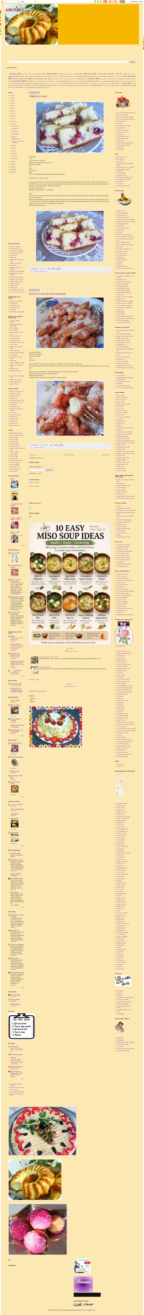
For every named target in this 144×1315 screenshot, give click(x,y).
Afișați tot (23, 545)
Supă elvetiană (120, 149)
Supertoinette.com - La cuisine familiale (17, 731)
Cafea (98, 76)
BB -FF (12, 479)
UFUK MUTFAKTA (16, 743)
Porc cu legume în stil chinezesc (125, 305)
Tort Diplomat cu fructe (122, 566)
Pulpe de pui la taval (122, 255)
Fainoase (35, 81)
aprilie (13, 153)
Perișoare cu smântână (122, 361)
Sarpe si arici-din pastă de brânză (16, 365)
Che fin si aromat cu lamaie (123, 404)
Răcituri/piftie (120, 257)
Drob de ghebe (13, 458)
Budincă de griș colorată (123, 818)
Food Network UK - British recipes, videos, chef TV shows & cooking (17, 1073)
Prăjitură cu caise (121, 455)
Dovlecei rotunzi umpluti (123, 347)
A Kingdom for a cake (16, 860)
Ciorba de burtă (120, 128)
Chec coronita (120, 406)
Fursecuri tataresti (121, 530)
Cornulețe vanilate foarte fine (124, 522)
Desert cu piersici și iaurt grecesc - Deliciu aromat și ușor (17, 1049)
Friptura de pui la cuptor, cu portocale (126, 221)
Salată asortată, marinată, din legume (126, 724)
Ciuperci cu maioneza (15, 246)
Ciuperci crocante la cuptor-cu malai (17, 448)
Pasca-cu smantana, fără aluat (124, 595)
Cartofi (45, 79)
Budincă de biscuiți (121, 812)
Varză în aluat (120, 964)
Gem (100, 81)
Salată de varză (13, 285)
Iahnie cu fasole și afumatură (124, 292)
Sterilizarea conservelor (122, 733)
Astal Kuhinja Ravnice (17, 878)
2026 (11, 95)
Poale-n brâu (120, 612)
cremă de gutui (120, 855)
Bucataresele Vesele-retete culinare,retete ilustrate (17, 662)
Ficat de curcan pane (122, 215)
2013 (11, 124)
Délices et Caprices (16, 705)
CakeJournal (14, 814)
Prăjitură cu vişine (38, 96)
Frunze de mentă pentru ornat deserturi (124, 1006)
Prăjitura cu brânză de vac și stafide (125, 453)
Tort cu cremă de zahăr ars (123, 559)
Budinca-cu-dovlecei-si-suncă (17, 391)
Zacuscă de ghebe (121, 750)
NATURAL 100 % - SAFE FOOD (16, 613)
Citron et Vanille (15, 700)
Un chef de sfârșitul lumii (123, 1051)
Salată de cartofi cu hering (16, 281)
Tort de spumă (120, 956)
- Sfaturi (125, 74)
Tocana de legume (121, 737)
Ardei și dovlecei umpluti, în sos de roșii (125, 330)
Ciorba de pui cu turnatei (123, 130)
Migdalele (13, 616)
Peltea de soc (120, 711)
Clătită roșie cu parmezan (16, 301)
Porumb (61, 85)
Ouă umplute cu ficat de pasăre (16, 357)
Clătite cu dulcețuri (121, 490)
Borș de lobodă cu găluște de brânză (126, 119)
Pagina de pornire (11, 67)
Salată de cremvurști (15, 283)
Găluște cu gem (120, 494)
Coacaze (102, 79)
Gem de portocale (121, 675)
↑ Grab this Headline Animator (70, 651)
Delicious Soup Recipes (17, 1067)
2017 (11, 113)
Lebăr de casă (120, 294)
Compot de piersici (121, 662)
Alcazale (119, 506)
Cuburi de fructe (121, 859)
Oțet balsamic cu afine (122, 694)
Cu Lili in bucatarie (16, 644)
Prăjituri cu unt (120, 466)
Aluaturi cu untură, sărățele (123, 385)
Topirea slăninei (120, 314)
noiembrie (14, 128)
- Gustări (76, 74)
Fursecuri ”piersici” (121, 524)
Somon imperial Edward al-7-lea (125, 177)
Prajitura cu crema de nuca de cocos (125, 440)
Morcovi (84, 83)
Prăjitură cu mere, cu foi (123, 462)
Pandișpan (119, 430)
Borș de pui (119, 123)
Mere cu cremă (120, 872)
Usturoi (11, 87)
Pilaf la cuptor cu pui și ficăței (124, 234)
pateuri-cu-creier (121, 885)
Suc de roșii (120, 735)
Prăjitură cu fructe (121, 904)
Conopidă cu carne (121, 279)
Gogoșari (116, 81)
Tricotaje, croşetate (34, 482)
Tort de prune (120, 953)
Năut (90, 83)
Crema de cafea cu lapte (122, 846)
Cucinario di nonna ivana (17, 972)
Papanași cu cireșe (121, 883)
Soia (105, 85)
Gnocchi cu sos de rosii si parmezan (47, 293)
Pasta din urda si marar (15, 253)
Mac (55, 83)
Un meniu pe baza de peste (123, 186)
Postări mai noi (33, 455)
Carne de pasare (129, 76)
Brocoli (87, 76)
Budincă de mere (121, 483)
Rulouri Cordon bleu (122, 259)
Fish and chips (120, 1040)
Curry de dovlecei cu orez (16, 402)
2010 (11, 167)
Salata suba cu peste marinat (17, 271)
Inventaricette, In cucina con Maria (17, 915)
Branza (79, 76)
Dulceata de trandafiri (122, 666)
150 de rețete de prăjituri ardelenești (16, 1084)
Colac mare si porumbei (123, 578)
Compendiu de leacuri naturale (16, 504)
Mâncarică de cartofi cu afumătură (125, 301)
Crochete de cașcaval (15, 340)
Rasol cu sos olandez (122, 913)
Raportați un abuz (35, 503)
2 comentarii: (42, 268)
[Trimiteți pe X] (56, 269)
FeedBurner (39, 473)
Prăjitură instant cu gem (122, 464)
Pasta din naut (13, 417)
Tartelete (119, 947)
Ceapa (67, 79)
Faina (27, 81)
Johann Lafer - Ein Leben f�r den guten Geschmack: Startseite (17, 690)
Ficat (57, 81)
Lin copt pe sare (121, 159)
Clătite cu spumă (121, 835)
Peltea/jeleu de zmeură (122, 713)
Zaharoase (39, 87)
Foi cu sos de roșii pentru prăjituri (125, 387)
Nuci (103, 83)
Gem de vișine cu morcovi (123, 679)
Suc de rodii (120, 766)
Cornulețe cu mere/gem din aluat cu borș (125, 516)
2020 (11, 106)
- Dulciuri (49, 73)
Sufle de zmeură (121, 941)
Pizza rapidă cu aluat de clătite (17, 311)
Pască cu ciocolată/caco (122, 602)
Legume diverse (30, 83)
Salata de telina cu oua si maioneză (16, 268)
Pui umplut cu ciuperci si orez (124, 249)
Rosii (78, 85)
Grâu (122, 81)
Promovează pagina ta (35, 486)
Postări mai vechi (106, 455)
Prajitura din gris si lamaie (123, 447)
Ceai (64, 79)
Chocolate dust (15, 832)
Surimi (114, 85)
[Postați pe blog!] (54, 269)
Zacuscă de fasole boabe (123, 748)
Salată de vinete (14, 287)
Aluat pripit (119, 383)
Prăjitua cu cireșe (121, 898)
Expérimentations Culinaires (15, 719)
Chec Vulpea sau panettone (123, 417)
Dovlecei (10, 81)
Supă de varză (120, 147)
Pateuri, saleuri (120, 887)
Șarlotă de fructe (14, 384)
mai (13, 151)
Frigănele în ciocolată (122, 861)
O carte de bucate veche (122, 1044)
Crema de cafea (120, 844)
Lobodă (50, 83)
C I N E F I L (14, 491)
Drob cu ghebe (13, 344)
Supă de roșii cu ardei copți (123, 145)
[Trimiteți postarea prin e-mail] (48, 268)
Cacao (92, 76)
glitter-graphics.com (120, 646)
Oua (124, 83)
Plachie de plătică (121, 173)
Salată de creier (120, 921)
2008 (11, 172)
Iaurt (11, 83)
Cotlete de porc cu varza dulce (124, 282)
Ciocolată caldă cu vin (122, 831)
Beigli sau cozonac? (122, 576)
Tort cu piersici (120, 562)
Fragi (70, 81)
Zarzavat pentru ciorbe (122, 756)
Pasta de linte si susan (15, 414)
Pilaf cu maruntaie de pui (123, 228)
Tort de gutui (120, 951)
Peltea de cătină (120, 707)
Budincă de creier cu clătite (123, 816)
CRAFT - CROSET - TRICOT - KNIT (16, 519)
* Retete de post (45, 76)
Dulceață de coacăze (122, 670)
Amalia (12, 636)
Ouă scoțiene (120, 1046)
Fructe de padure (81, 81)
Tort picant (119, 958)
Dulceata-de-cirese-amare (123, 668)
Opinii (108, 83)
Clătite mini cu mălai (122, 492)
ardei (63, 76)
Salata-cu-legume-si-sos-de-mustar (125, 722)
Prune (69, 85)
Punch (118, 911)
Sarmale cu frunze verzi (122, 363)
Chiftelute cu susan (121, 344)
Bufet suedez (120, 991)
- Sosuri (131, 74)
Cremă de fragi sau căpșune (123, 853)
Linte (45, 83)
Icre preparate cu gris (122, 157)
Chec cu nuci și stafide (122, 412)
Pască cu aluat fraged (122, 597)
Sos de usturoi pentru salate (17, 290)
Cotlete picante (120, 837)
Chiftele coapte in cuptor (123, 338)
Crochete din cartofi (15, 305)
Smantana (95, 85)
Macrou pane (120, 161)
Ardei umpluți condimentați (123, 334)
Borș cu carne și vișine (122, 115)
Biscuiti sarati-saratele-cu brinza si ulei (16, 325)
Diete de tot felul (15, 553)
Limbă (40, 83)
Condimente (113, 79)
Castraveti (53, 79)
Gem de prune (120, 677)
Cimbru (72, 79)
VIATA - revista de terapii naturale (16, 580)
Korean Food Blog (15, 995)
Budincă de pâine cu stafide (123, 485)
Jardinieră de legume (122, 868)
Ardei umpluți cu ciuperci (16, 433)
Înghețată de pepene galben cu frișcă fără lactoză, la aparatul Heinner (17, 647)
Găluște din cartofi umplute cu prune (126, 496)
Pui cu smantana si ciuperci (123, 242)
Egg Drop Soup (14, 1068)
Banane (68, 76)
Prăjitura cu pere (121, 900)
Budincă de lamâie (121, 820)
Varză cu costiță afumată (123, 320)
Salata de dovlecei (121, 720)
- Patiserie (100, 74)
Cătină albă (119, 995)
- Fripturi (60, 74)
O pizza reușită (13, 354)
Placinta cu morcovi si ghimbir (124, 432)
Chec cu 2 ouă (120, 408)
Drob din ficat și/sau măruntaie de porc (125, 349)
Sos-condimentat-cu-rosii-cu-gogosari (126, 728)
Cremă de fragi (120, 850)
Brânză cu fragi (120, 807)
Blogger (94, 1310)
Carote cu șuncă (121, 827)
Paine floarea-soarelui (122, 589)
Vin (23, 87)
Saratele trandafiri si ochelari (17, 362)
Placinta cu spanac (121, 606)
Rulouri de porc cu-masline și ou (125, 307)
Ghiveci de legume (121, 683)
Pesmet (36, 85)
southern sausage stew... (16, 685)
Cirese (84, 79)
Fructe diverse (91, 81)
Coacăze (107, 79)
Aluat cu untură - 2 (121, 375)
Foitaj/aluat (63, 81)
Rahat (74, 85)
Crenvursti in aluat (14, 338)
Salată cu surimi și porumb (16, 279)
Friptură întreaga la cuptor (123, 288)
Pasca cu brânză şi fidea (123, 593)
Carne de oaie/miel (117, 76)
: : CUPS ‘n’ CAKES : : (17, 805)
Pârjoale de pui (120, 359)
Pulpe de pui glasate (122, 253)
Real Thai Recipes (15, 1004)
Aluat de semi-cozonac (122, 574)
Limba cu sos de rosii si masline (125, 297)
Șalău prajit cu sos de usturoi (124, 179)
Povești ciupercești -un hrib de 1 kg (125, 1048)
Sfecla (88, 85)
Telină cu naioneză (14, 425)
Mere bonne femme (121, 870)
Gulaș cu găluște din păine (123, 290)
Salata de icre (13, 265)
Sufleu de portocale (121, 943)
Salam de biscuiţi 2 (121, 470)
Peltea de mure (120, 709)
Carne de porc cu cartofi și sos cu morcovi (125, 276)
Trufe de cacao (120, 960)
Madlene (119, 535)
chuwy (83, 1310)
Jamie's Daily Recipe (16, 684)
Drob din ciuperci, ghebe (16, 460)
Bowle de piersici (121, 805)
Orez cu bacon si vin (15, 307)
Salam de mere (120, 919)
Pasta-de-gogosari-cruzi (123, 700)
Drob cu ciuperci (14, 456)
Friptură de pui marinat (122, 224)
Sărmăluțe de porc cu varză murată (125, 367)
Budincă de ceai (120, 814)
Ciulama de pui (120, 211)
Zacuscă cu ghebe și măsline (124, 746)
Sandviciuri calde (121, 928)
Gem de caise (120, 672)
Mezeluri (76, 83)
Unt (129, 85)
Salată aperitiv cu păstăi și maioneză (16, 273)
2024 (11, 98)
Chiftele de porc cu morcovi (124, 340)
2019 (11, 108)
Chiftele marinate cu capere (123, 342)
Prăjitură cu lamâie (121, 460)
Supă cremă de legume (122, 138)
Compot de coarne (121, 660)
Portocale (55, 85)
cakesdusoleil (14, 818)
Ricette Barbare (15, 930)
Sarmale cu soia (14, 423)
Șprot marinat (120, 181)
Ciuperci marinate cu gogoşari (124, 653)
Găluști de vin (120, 865)
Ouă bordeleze (120, 876)
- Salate (116, 74)
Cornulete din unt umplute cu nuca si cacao (126, 513)
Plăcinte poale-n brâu (122, 610)
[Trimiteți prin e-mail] (52, 269)
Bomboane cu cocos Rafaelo (124, 508)
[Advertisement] (46, 52)
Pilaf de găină (120, 230)
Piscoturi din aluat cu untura (124, 537)
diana (34, 701)
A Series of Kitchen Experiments (16, 874)
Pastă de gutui (120, 703)
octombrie (14, 131)
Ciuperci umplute (14, 451)
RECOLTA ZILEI (15, 656)
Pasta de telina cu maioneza (16, 251)
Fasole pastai (47, 81)
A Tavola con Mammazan (17, 944)
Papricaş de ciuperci (15, 469)
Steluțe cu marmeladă (122, 936)
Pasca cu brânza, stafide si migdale (125, 591)
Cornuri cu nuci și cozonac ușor (125, 580)
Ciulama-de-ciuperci (15, 446)
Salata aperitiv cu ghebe (122, 718)
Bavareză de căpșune (122, 803)
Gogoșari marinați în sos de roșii (125, 685)
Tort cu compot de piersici (123, 555)
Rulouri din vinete (14, 419)
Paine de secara (120, 587)
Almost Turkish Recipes (17, 757)
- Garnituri (68, 74)
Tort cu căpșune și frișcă (123, 553)
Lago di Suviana (15, 672)
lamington (119, 425)
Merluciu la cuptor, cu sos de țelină (125, 167)
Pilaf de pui (119, 232)
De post (132, 79)
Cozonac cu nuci (121, 582)
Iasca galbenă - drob (15, 467)
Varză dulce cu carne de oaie (124, 322)
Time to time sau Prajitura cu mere (15, 654)
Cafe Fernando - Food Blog (16, 776)
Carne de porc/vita (20, 78)
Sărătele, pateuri (14, 368)
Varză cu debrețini (121, 962)
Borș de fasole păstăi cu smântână (125, 117)
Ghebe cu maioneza (15, 350)
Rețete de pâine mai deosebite (17, 1091)
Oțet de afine (120, 696)
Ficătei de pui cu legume (123, 217)
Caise (103, 76)
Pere (32, 85)
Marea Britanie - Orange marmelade (126, 1042)
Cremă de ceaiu (120, 848)
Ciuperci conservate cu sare (123, 651)
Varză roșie (119, 966)
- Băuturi (24, 74)
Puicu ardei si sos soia (122, 251)
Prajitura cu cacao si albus (123, 438)
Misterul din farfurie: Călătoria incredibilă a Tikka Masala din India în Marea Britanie (17, 1061)
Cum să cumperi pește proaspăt (124, 1001)
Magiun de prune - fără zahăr (124, 690)
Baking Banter (14, 892)
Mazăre (64, 83)
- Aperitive (12, 73)
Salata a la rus (13, 255)
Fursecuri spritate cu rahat (123, 528)
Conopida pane (13, 303)
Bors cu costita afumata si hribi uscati (126, 113)
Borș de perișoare (121, 121)
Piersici (49, 85)
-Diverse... (22, 76)
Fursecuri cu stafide (122, 526)
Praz (66, 85)
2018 (11, 111)
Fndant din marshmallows (123, 1004)
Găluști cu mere (120, 863)
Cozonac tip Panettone (44, 667)
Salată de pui (120, 262)
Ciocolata (78, 79)
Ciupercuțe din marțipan (123, 999)
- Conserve (38, 74)
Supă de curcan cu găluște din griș (125, 143)
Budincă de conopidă (15, 394)
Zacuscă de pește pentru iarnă (124, 754)
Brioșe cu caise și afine (122, 397)
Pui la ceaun (120, 246)
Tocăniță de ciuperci (122, 949)
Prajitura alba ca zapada (122, 436)
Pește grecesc (120, 891)
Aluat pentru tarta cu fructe (123, 381)
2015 (11, 118)
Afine (53, 76)
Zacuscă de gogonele (122, 752)
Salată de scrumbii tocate (123, 923)
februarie (14, 158)
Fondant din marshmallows (123, 545)
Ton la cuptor (120, 183)
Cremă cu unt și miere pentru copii (17, 376)
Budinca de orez (121, 810)
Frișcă (74, 81)
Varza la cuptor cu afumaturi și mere (126, 318)
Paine (132, 83)
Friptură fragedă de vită (122, 286)
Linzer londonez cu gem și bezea (125, 427)
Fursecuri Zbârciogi (122, 533)
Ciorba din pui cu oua (122, 132)
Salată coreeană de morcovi (16, 277)
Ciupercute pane (14, 454)
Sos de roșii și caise (122, 726)
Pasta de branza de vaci (15, 248)
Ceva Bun (13, 1057)
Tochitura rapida (121, 312)
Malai (59, 83)
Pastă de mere (120, 705)
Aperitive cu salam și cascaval (15, 321)
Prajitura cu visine (121, 445)
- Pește (109, 74)
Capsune (108, 76)
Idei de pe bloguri (14, 1089)
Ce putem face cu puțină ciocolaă (125, 997)
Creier (126, 79)
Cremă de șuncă (121, 857)
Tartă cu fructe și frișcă (122, 549)
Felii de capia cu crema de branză (16, 347)
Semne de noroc (15, 600)
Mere (70, 83)
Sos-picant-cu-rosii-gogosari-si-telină (126, 730)
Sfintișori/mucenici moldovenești (125, 614)
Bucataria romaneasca (17, 1054)
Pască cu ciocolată (121, 600)
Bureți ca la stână (14, 437)
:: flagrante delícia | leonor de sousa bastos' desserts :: (17, 855)
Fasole (40, 81)
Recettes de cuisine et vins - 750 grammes (17, 726)
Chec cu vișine (120, 415)
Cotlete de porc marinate (123, 284)
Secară (84, 85)
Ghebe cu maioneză (15, 462)
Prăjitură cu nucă (121, 906)
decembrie (14, 126)
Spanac (109, 85)
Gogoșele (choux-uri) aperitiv (17, 352)
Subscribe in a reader (34, 679)
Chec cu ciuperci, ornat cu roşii (16, 333)
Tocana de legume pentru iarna (124, 739)
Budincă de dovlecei (15, 396)
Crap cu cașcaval (121, 840)
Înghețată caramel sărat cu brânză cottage (17, 638)
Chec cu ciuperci (14, 330)
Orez (113, 83)
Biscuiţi (74, 76)
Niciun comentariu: (43, 445)
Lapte (21, 83)
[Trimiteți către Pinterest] (60, 269)
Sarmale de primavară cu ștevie (124, 365)
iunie (13, 148)
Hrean (134, 81)
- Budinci (30, 74)
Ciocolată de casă (121, 421)
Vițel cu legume (120, 969)
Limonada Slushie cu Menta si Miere (17, 665)
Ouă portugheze (121, 878)
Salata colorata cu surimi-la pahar (16, 260)
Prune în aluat (120, 908)
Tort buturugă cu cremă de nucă (124, 551)
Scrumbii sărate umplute (123, 932)
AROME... (14, 10)
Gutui (130, 81)
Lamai (15, 83)
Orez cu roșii (13, 412)
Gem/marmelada (107, 81)
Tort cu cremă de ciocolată (123, 557)
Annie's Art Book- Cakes (17, 809)
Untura (134, 85)
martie (13, 156)
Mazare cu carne (121, 299)
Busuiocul (119, 993)
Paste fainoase (20, 85)
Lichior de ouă (120, 764)
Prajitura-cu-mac (121, 449)
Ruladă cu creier (121, 917)
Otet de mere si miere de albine (124, 692)
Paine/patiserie (11, 85)
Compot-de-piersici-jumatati (124, 664)
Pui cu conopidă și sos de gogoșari (125, 236)
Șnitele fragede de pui (122, 266)
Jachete (21, 535)
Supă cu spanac (120, 140)
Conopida (120, 79)
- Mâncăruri (87, 73)
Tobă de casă (120, 309)
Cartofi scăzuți (13, 398)
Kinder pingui (120, 423)
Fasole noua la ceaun (15, 406)
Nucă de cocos (96, 83)
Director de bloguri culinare (17, 1087)
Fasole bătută (13, 404)
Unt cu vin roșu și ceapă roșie (17, 292)
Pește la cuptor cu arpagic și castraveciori (124, 170)
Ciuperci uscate (120, 655)
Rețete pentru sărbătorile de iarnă (16, 1094)
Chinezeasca (120, 419)
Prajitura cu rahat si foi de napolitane (126, 442)
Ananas (58, 76)
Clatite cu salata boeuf (15, 336)
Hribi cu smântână (14, 464)
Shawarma (119, 264)
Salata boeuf (13, 257)
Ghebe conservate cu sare (123, 681)
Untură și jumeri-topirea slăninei (125, 316)
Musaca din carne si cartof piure (125, 303)
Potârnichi (119, 895)
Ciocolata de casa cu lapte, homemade (126, 510)
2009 (11, 169)
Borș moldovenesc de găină (123, 125)
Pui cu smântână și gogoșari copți (125, 244)
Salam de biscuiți (121, 468)
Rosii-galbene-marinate (122, 715)
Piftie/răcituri (120, 226)
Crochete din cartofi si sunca (17, 342)
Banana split (120, 1038)
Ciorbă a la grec (120, 134)
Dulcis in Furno (15, 958)
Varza (17, 87)
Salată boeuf (13, 360)
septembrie (14, 134)
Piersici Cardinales (121, 893)
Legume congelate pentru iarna (124, 687)
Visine (33, 87)
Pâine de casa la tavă (122, 604)
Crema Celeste (120, 842)
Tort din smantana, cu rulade (124, 564)
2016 (11, 116)
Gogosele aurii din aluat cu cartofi (125, 498)
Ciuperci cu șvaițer (121, 833)
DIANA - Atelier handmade (15, 533)
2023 (11, 100)
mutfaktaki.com (15, 771)
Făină (54, 81)
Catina (59, 79)
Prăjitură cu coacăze (122, 902)
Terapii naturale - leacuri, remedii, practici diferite (17, 597)
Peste (42, 85)
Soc (102, 85)
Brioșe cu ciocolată (121, 399)
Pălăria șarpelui (13, 471)
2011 (11, 164)
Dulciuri (18, 81)
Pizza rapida (13, 309)
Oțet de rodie (120, 698)
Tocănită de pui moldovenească (124, 268)
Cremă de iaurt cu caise (15, 379)
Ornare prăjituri (120, 1014)
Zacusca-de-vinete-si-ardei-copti (125, 741)
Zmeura (46, 87)
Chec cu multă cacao (122, 410)
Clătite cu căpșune (121, 487)
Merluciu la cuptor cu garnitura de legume (125, 164)
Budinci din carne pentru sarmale (125, 336)
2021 (11, 103)
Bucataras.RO (14, 1047)
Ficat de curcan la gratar (123, 213)
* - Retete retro (36, 76)
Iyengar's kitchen (15, 999)
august (13, 136)
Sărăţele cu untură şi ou (16, 370)
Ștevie (119, 85)
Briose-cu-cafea (120, 395)
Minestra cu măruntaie (122, 874)
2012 (11, 161)
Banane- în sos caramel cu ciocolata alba (125, 480)
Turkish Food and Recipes (15, 783)
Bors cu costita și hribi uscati (17, 435)
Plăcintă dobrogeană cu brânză (124, 608)
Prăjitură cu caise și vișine (123, 457)
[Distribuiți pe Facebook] (58, 269)
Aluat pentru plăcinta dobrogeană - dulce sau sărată (125, 378)
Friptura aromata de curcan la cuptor (126, 219)
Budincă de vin (120, 822)
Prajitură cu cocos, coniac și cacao (125, 451)
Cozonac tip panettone (122, 584)
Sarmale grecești (121, 930)
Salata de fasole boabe (15, 263)
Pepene (27, 85)
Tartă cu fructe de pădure (123, 547)
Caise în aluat (120, 825)
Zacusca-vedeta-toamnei (123, 743)
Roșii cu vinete (120, 915)
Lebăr (118, 355)
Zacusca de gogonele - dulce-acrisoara (48, 657)
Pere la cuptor (120, 889)
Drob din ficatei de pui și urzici (124, 352)
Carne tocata (36, 79)
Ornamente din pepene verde (124, 1009)
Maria (34, 699)
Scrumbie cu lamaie (121, 175)
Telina (123, 85)
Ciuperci (91, 78)
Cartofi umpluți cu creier (123, 829)
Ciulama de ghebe (14, 444)
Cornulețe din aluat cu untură (124, 520)
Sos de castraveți (121, 934)
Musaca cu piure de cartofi (123, 357)
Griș (126, 81)
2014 (11, 121)
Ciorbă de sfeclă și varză (123, 136)
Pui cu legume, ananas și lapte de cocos (125, 239)
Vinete (28, 87)
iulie (13, 145)
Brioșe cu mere (120, 402)
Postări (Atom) (40, 458)
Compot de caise (121, 657)
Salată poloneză (120, 926)
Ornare (119, 83)
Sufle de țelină (120, 938)
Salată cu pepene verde (15, 381)
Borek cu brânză (14, 328)
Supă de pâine (120, 945)
